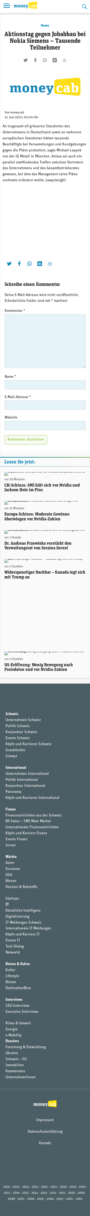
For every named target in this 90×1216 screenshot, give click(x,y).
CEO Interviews (18, 1006)
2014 (34, 1192)
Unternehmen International (27, 774)
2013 (44, 1192)
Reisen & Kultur (18, 964)
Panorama (13, 792)
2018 (82, 1186)
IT (7, 905)
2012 (53, 1192)
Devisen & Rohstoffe (21, 887)
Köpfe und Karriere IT (23, 934)
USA (9, 875)
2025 (16, 1186)
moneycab (17, 112)
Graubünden (15, 750)
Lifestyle (12, 976)
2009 (81, 1192)
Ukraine (12, 1053)
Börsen (11, 881)
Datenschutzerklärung (45, 1132)
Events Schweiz (18, 738)
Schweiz (12, 714)
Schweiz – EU (16, 1059)
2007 (21, 1198)
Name (10, 377)
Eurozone (13, 869)
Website (11, 417)
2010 (71, 1192)
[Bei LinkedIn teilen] (54, 60)
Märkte (11, 857)
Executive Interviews (22, 1012)
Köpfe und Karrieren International (33, 798)
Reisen (11, 982)
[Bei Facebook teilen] (35, 60)
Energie (12, 1029)
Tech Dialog (15, 946)
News (45, 26)
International (16, 768)
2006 (30, 1198)
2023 (35, 1186)
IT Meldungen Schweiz (23, 923)
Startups (12, 898)
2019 (72, 1186)
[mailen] (64, 60)
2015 (25, 1192)
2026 (6, 1186)
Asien (10, 863)
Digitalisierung (17, 917)
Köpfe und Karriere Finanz (26, 833)
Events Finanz (16, 839)
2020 (63, 1186)
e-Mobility (14, 1035)
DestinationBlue (18, 988)
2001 (79, 1198)
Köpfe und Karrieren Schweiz (28, 744)
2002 (69, 1198)
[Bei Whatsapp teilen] (45, 60)
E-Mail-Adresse (18, 397)
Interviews (14, 1000)
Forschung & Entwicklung (26, 1047)
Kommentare (15, 1071)
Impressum (45, 1120)
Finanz (11, 809)
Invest (10, 845)
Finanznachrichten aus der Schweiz (34, 815)
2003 (59, 1198)
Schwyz (11, 756)
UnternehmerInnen (21, 1077)
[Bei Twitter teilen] (25, 60)
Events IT (13, 940)
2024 (25, 1186)
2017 (7, 1192)
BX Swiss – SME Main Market (28, 821)
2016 (16, 1192)
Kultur (10, 970)
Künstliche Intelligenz (23, 911)
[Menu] (7, 6)
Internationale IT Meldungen (28, 928)
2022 (44, 1186)
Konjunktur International (25, 786)
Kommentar (15, 311)
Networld (13, 952)
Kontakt (45, 1143)
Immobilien (15, 1065)
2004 (50, 1198)
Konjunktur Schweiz (21, 732)
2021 (54, 1186)
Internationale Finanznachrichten (32, 827)
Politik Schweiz (18, 726)
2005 (40, 1198)
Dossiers (12, 1041)
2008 (11, 1198)
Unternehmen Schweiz (23, 720)
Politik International (22, 780)
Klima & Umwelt (18, 1023)
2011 (62, 1192)
